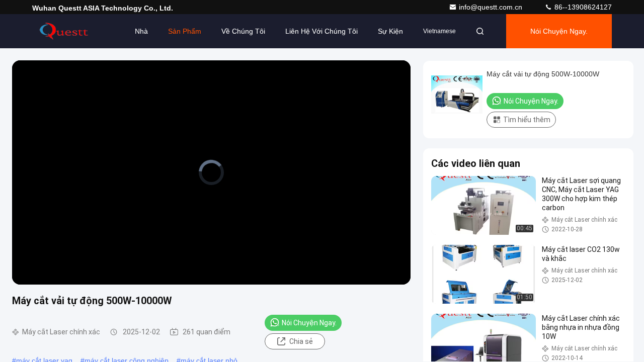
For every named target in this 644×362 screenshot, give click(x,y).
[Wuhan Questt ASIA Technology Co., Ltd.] (64, 31)
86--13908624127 (582, 7)
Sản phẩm (184, 31)
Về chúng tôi (243, 31)
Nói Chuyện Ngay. (559, 31)
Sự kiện (390, 31)
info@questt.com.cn (491, 7)
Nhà (141, 31)
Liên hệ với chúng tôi (321, 31)
